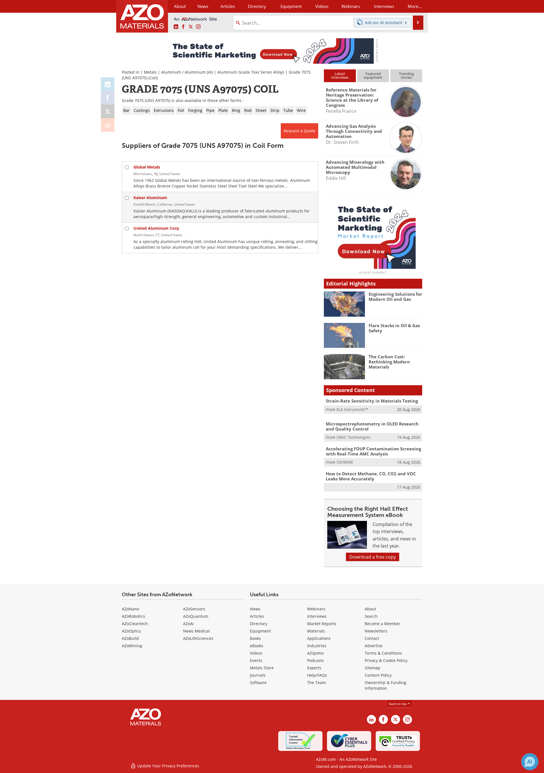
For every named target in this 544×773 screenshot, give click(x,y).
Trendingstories (406, 75)
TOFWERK (344, 462)
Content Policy (378, 675)
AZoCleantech (135, 623)
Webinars (316, 609)
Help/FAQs (317, 675)
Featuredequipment (373, 75)
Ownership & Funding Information (385, 685)
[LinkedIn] (107, 84)
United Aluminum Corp (156, 228)
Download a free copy (372, 557)
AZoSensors (194, 609)
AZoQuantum (195, 616)
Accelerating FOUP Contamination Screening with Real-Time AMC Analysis (373, 451)
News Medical (196, 631)
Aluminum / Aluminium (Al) (187, 72)
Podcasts (315, 660)
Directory (257, 6)
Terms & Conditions (383, 653)
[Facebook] (107, 98)
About (370, 609)
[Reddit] (107, 125)
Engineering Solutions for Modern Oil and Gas (395, 296)
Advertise (373, 645)
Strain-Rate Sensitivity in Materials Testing (372, 401)
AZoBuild (130, 638)
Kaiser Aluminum (150, 197)
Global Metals (146, 167)
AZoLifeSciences (198, 638)
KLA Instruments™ (352, 409)
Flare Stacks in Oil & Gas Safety (394, 328)
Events (256, 660)
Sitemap (372, 667)
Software (258, 682)
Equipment (260, 631)
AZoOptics (131, 631)
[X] (107, 111)
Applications (319, 638)
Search (371, 616)
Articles (257, 616)
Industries (316, 645)
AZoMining (132, 645)
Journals (257, 675)
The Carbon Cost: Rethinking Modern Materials (389, 362)
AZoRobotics (133, 616)
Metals (150, 72)
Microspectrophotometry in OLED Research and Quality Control (372, 426)
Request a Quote (299, 130)
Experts (314, 667)
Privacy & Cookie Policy (386, 660)
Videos (256, 653)
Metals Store (262, 667)
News (255, 609)
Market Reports (321, 623)
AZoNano (130, 609)
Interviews (317, 616)
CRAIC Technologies (353, 437)
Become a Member (382, 623)
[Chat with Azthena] (529, 761)
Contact (372, 638)
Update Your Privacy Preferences (167, 765)
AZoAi (188, 623)
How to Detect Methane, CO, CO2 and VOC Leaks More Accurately (371, 476)
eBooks (256, 645)
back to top (398, 703)
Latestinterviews (339, 75)
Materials (316, 631)
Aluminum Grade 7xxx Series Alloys (250, 72)
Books (255, 638)
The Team (316, 682)
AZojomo (315, 653)
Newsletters (376, 631)
